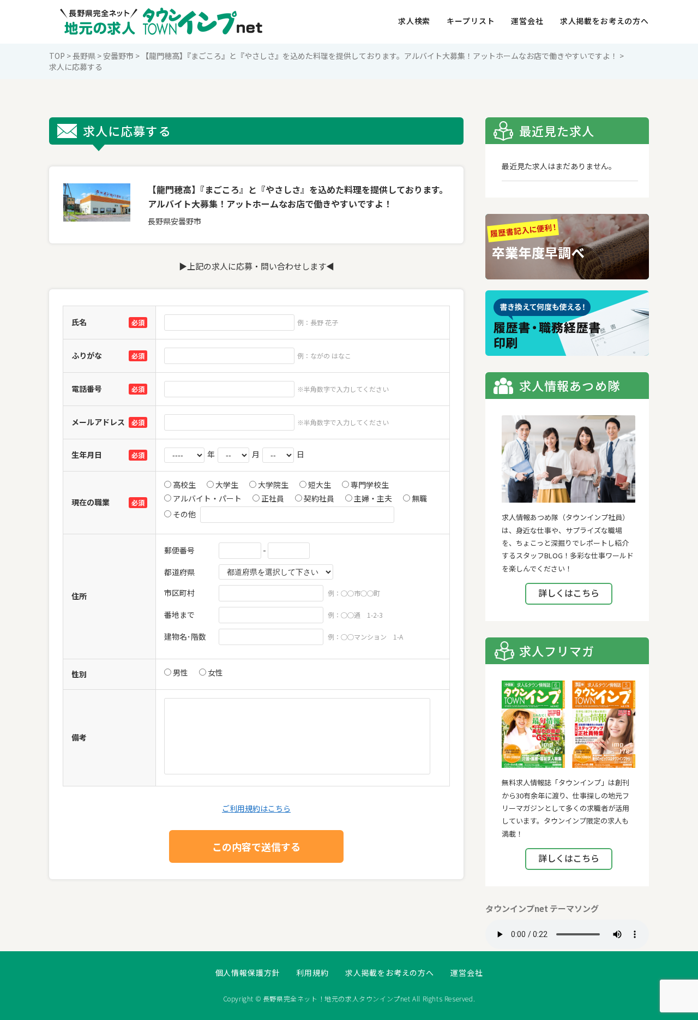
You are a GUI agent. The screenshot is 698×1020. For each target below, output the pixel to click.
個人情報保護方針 (247, 973)
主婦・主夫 (372, 498)
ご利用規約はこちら (256, 808)
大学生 (226, 484)
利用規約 (312, 973)
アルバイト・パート (206, 498)
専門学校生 (369, 484)
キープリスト (471, 20)
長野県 (84, 55)
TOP (57, 55)
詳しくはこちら (568, 592)
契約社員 (318, 498)
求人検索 (414, 20)
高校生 (183, 484)
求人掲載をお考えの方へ (604, 20)
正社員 (272, 498)
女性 (214, 672)
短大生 (318, 484)
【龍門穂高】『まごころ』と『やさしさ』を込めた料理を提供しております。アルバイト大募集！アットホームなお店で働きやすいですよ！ (379, 55)
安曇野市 (118, 55)
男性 (179, 672)
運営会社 (527, 20)
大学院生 (272, 484)
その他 (183, 514)
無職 (418, 498)
